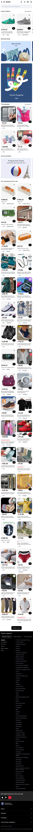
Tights (17, 728)
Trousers (18, 648)
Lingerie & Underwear (21, 661)
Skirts (17, 682)
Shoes (2, 646)
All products (28, 11)
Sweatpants (19, 724)
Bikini (17, 709)
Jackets (18, 680)
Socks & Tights (19, 663)
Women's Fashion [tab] (6, 636)
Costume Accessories (21, 716)
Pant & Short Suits (20, 703)
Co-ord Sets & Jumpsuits (22, 665)
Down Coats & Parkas (21, 718)
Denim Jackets (19, 776)
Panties (17, 739)
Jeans (17, 692)
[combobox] (17, 6)
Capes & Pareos (20, 766)
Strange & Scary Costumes (22, 784)
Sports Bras (19, 761)
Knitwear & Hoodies (20, 644)
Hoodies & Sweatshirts (21, 652)
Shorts (17, 699)
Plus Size (3, 644)
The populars (5, 104)
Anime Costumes (20, 741)
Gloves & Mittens (20, 778)
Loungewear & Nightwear (22, 667)
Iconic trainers (5, 11)
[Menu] (1, 1)
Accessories (4, 642)
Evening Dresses (20, 690)
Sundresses (19, 722)
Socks (17, 671)
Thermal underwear (20, 788)
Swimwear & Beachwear (22, 675)
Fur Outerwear (19, 747)
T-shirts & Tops (19, 642)
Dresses (18, 646)
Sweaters (18, 684)
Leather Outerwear (20, 780)
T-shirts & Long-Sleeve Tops (23, 640)
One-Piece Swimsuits (21, 737)
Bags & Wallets (4, 648)
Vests (17, 786)
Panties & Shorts (20, 771)
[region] (16, 24)
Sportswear (18, 673)
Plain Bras (18, 720)
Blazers (17, 745)
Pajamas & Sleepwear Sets (22, 697)
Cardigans (18, 707)
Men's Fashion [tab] (17, 636)
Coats (17, 713)
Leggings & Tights (20, 732)
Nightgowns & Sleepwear (22, 757)
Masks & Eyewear (20, 782)
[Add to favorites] (14, 15)
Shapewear (18, 759)
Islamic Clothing (20, 749)
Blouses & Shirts (20, 657)
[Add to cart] (13, 28)
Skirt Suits (18, 773)
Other (2, 650)
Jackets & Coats (20, 654)
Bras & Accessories (20, 688)
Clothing (3, 640)
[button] (2, 797)
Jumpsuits (18, 751)
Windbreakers (19, 730)
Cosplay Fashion (20, 659)
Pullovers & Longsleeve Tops (23, 669)
